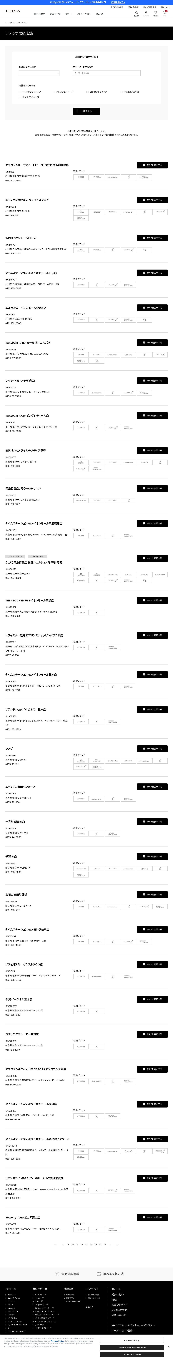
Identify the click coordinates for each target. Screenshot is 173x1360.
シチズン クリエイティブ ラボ (17, 1325)
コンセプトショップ (98, 91)
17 (105, 1244)
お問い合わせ (119, 1315)
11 (77, 1244)
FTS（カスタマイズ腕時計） (17, 1331)
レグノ (37, 1301)
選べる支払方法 (113, 1274)
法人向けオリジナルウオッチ (45, 1311)
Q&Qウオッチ (39, 1305)
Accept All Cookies (132, 1354)
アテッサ (10, 1305)
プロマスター (12, 1308)
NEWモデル (70, 1295)
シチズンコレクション (15, 1321)
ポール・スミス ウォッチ (43, 1318)
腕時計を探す (39, 14)
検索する (87, 111)
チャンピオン (39, 1325)
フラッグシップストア (31, 91)
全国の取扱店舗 (131, 91)
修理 (114, 1299)
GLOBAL (164, 7)
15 (96, 1244)
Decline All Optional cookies (132, 1347)
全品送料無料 (70, 1274)
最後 (117, 1244)
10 (73, 1244)
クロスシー (11, 1315)
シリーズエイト (13, 1311)
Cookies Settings (132, 1340)
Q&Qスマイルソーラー (42, 1308)
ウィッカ (37, 1298)
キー (9, 1328)
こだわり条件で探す (73, 1301)
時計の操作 (118, 1294)
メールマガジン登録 (122, 1330)
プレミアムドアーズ (64, 91)
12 (82, 1244)
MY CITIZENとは (149, 7)
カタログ (89, 1307)
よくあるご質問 (119, 1310)
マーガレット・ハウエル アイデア (46, 1321)
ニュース (99, 14)
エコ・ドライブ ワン (14, 1298)
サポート (68, 14)
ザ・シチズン (12, 1295)
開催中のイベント (94, 1298)
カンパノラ (38, 1295)
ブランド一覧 (55, 14)
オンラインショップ (30, 97)
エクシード (11, 1301)
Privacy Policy (57, 1341)
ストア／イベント (84, 14)
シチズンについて (117, 7)
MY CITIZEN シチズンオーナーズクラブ (132, 1325)
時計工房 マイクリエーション (45, 1315)
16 (100, 1244)
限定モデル (70, 1298)
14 (91, 1244)
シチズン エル (12, 1318)
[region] (86, 1347)
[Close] (169, 1347)
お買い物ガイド (133, 7)
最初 (55, 1244)
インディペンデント (41, 1328)
